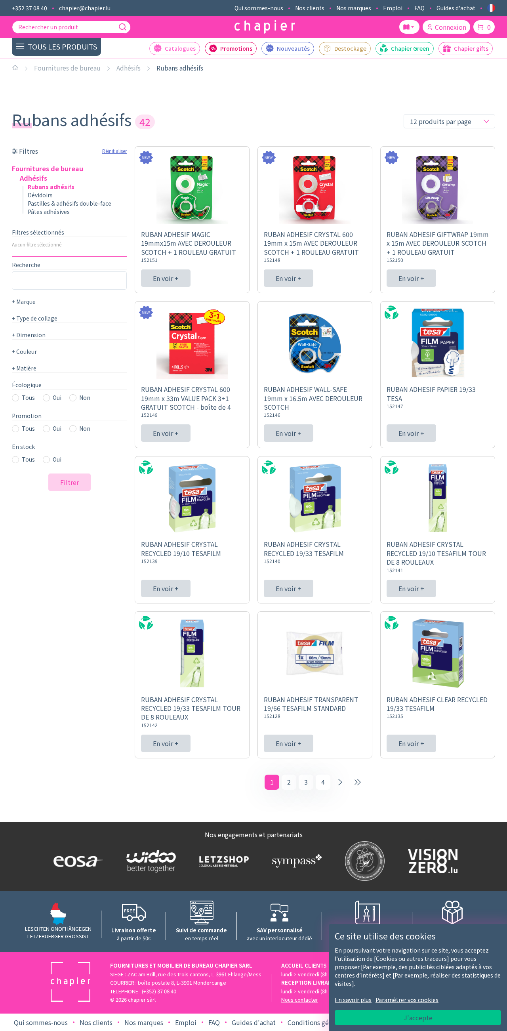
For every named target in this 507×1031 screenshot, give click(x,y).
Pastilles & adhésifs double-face (69, 203)
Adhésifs (128, 68)
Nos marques (353, 8)
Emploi (392, 8)
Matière (24, 368)
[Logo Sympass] (295, 861)
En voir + (166, 278)
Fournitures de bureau (67, 68)
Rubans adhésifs (179, 68)
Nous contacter (299, 999)
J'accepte (418, 1017)
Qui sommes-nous (258, 8)
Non (84, 397)
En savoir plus (353, 1000)
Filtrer (69, 482)
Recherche (26, 265)
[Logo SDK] (363, 861)
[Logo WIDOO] (149, 861)
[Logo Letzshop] (222, 861)
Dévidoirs (40, 195)
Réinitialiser (114, 150)
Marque (24, 301)
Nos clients (309, 8)
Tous (28, 397)
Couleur (24, 351)
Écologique (27, 385)
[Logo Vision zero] (430, 861)
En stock (23, 447)
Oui (57, 397)
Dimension (29, 335)
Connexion (450, 27)
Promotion (27, 416)
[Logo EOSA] (76, 861)
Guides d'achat (455, 8)
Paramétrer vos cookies (406, 1000)
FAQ (419, 8)
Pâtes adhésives (49, 212)
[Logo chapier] (265, 27)
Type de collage (34, 318)
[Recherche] (122, 27)
